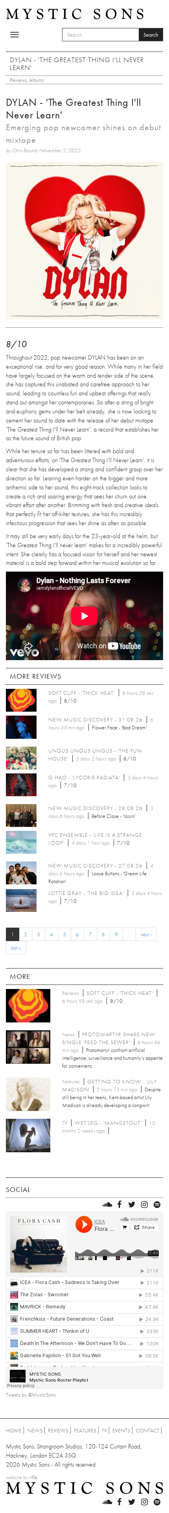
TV (104, 1430)
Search (150, 34)
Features (85, 1430)
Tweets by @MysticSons (31, 1394)
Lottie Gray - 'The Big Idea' (86, 893)
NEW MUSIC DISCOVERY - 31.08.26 (95, 719)
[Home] (74, 13)
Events (121, 1430)
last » (16, 947)
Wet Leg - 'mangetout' (108, 1122)
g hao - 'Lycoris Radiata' (84, 777)
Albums (36, 79)
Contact (147, 1430)
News (34, 1430)
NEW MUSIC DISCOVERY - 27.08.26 (95, 865)
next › (146, 934)
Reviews (18, 79)
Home (14, 1430)
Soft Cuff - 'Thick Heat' (81, 692)
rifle (33, 1477)
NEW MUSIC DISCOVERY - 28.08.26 (95, 808)
